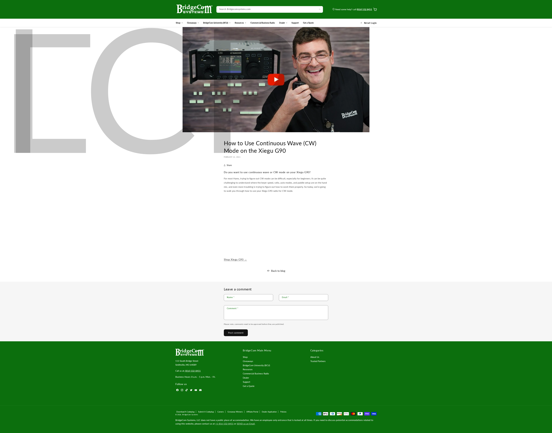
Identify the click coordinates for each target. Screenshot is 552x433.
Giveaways (192, 23)
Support (246, 382)
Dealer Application (269, 412)
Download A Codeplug (185, 412)
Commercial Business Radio (256, 373)
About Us (314, 357)
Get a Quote (248, 386)
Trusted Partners (318, 361)
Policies (283, 412)
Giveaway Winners (235, 412)
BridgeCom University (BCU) (215, 23)
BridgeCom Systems (190, 414)
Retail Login (370, 23)
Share (229, 165)
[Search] (320, 9)
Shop (178, 23)
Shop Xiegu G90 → (235, 259)
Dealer (282, 23)
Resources (239, 23)
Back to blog (278, 270)
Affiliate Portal (252, 412)
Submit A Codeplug (206, 412)
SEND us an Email (246, 423)
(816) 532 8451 (364, 9)
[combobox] (269, 9)
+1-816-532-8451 (224, 423)
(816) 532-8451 (193, 370)
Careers (220, 412)
